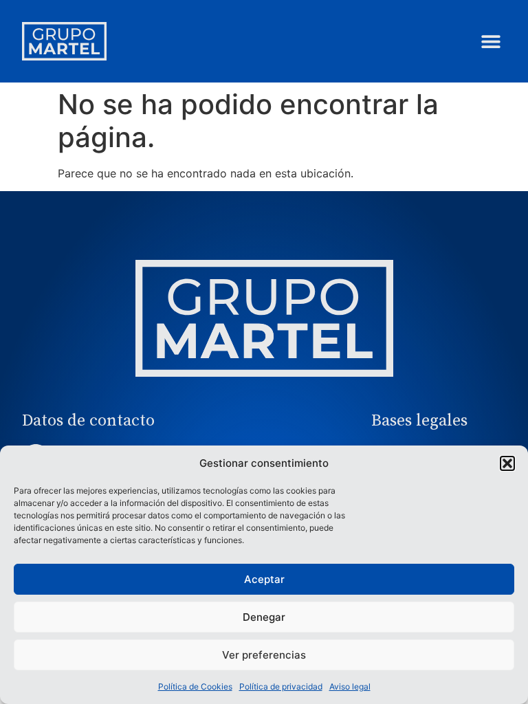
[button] (507, 463)
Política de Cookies (195, 686)
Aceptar (264, 579)
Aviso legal (350, 686)
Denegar (264, 617)
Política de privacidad (280, 686)
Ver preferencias (264, 654)
